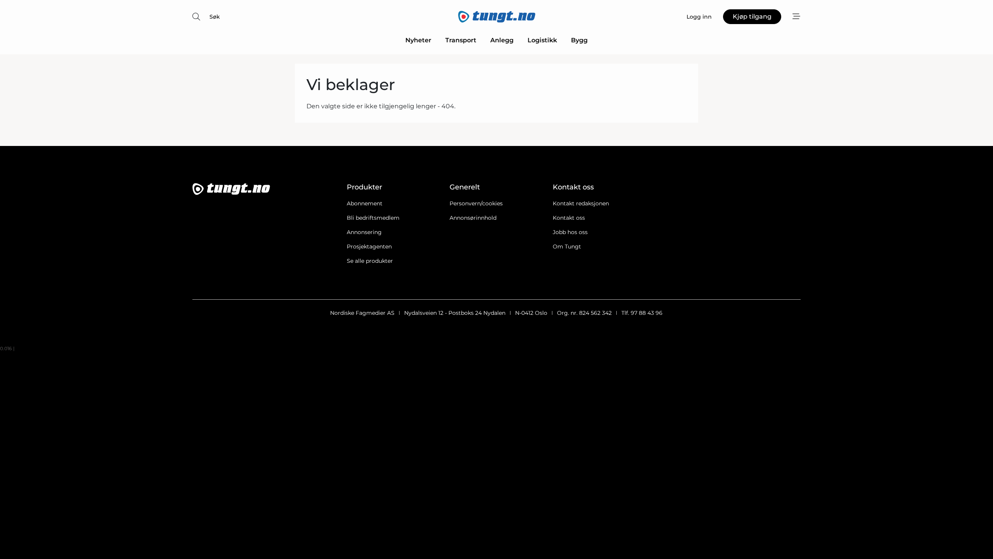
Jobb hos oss (570, 232)
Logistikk (542, 40)
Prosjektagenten (369, 246)
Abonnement (364, 203)
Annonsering (364, 232)
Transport (460, 40)
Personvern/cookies (476, 203)
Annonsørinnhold (473, 217)
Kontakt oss (569, 217)
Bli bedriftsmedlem (373, 217)
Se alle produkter (370, 260)
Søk (214, 16)
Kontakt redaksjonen (581, 203)
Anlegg (502, 40)
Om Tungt (567, 246)
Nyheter (418, 40)
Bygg (579, 40)
